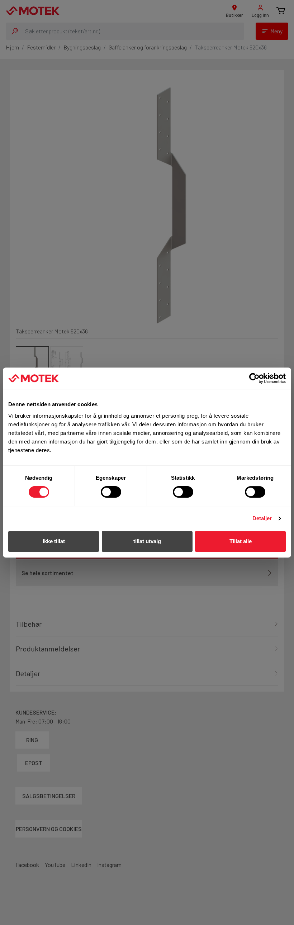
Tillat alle (240, 541)
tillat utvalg (147, 541)
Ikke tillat (54, 541)
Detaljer (262, 518)
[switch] (111, 492)
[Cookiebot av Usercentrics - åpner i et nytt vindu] (254, 378)
